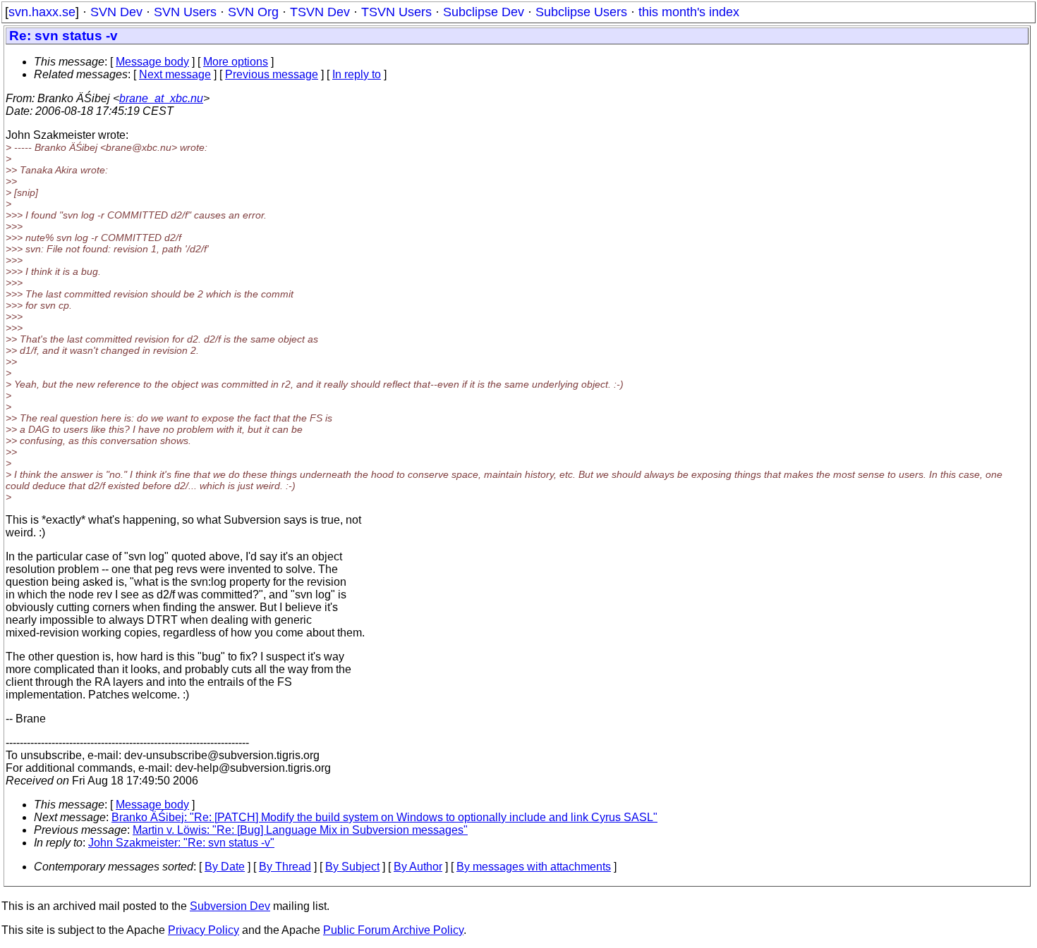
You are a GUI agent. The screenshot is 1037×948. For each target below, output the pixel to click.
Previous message (271, 74)
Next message (175, 74)
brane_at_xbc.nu (161, 98)
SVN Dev (116, 12)
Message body (152, 62)
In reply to (356, 74)
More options (235, 62)
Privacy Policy (203, 930)
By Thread (285, 867)
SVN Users (185, 12)
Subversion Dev (230, 906)
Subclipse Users (581, 12)
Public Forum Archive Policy (393, 930)
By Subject (352, 867)
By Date (225, 867)
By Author (418, 867)
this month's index (688, 12)
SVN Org (253, 12)
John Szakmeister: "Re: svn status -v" (181, 843)
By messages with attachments (533, 867)
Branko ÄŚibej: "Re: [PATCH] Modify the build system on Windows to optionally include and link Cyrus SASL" (384, 817)
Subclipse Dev (483, 12)
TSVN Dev (320, 12)
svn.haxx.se (41, 12)
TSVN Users (396, 12)
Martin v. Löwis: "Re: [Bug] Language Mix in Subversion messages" (300, 830)
